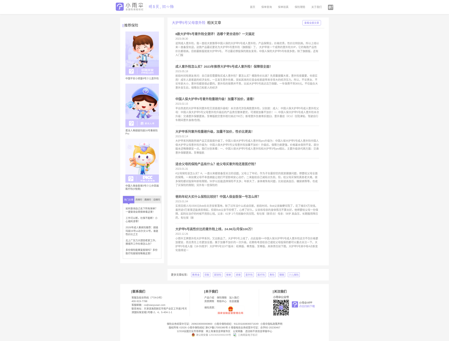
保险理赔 (300, 6)
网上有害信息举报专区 (218, 331)
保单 (228, 274)
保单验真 (283, 6)
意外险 (249, 274)
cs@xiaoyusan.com (154, 304)
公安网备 (238, 331)
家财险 (217, 274)
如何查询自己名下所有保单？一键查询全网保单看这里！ (142, 210)
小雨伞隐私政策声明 (271, 323)
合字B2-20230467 (270, 327)
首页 (252, 6)
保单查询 (266, 6)
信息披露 (234, 301)
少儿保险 (294, 274)
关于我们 (316, 6)
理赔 (281, 274)
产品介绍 (209, 297)
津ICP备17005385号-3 (217, 327)
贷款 (206, 274)
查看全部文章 (311, 22)
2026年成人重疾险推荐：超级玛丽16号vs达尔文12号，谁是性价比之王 (142, 231)
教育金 (196, 274)
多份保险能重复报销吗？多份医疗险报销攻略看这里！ (142, 251)
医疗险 (261, 274)
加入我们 (234, 297)
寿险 (272, 274)
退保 (238, 274)
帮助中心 (222, 301)
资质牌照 (209, 301)
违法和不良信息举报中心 (258, 331)
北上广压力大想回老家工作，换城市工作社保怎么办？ (142, 242)
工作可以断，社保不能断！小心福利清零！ (142, 220)
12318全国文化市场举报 (190, 331)
